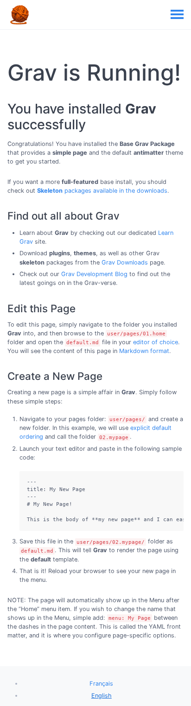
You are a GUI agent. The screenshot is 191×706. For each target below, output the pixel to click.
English (101, 695)
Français (101, 683)
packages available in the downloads (102, 190)
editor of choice (155, 342)
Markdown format (144, 350)
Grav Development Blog (94, 274)
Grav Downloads (125, 262)
